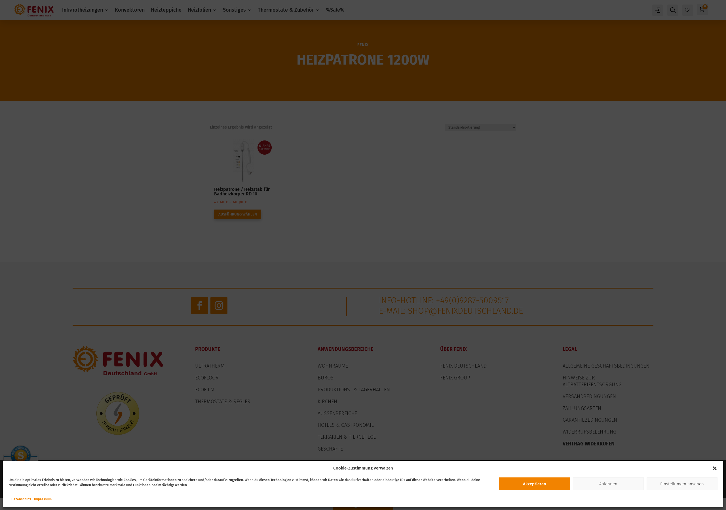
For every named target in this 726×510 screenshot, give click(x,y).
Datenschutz (21, 499)
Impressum (43, 499)
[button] (714, 468)
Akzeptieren (534, 483)
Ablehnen (608, 483)
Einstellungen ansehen (682, 483)
